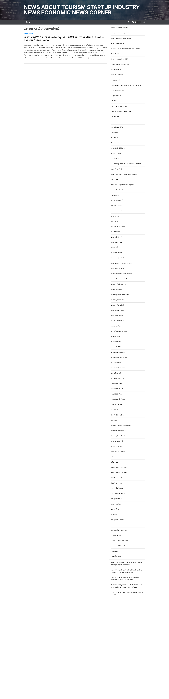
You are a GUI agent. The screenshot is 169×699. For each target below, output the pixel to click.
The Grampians (115, 158)
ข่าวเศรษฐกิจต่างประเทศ (118, 284)
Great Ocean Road (117, 75)
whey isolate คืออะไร (117, 190)
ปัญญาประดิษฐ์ (115, 336)
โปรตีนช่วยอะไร (116, 535)
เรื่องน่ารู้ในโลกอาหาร (117, 488)
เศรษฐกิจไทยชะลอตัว (117, 519)
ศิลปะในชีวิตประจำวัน (117, 415)
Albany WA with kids (117, 43)
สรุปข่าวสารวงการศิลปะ (118, 430)
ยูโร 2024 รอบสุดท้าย (117, 378)
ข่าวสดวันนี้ (114, 247)
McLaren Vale (115, 116)
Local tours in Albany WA (119, 106)
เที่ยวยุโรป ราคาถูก (116, 483)
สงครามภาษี (114, 420)
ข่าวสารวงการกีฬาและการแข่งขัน (121, 263)
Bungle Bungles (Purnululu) (119, 59)
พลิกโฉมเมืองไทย (116, 362)
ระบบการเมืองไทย (116, 404)
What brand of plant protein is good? (122, 184)
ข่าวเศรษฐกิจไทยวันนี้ (117, 305)
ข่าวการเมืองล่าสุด (116, 242)
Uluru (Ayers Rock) (117, 169)
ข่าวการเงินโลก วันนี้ (117, 237)
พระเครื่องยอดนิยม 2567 (118, 352)
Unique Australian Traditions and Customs (124, 174)
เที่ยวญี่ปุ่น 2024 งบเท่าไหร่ (119, 467)
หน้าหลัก (27, 22)
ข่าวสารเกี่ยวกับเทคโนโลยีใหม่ (120, 279)
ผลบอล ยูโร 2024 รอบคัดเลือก (120, 347)
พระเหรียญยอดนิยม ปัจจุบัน (119, 357)
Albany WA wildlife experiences (121, 38)
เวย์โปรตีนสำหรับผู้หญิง (118, 493)
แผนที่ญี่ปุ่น (114, 525)
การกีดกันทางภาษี (116, 205)
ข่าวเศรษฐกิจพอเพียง (117, 289)
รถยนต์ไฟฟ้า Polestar (117, 389)
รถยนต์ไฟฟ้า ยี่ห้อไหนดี (118, 399)
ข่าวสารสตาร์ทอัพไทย (117, 268)
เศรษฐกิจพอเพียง (116, 504)
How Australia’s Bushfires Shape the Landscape (126, 85)
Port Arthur (114, 137)
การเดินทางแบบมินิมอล (118, 211)
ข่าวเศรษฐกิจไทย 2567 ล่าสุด (120, 294)
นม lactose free (116, 326)
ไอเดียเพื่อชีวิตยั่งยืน (116, 556)
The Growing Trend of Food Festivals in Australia (126, 164)
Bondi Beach (115, 54)
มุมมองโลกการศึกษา (117, 373)
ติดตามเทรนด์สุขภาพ (117, 321)
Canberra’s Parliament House (120, 64)
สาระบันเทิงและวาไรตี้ (117, 441)
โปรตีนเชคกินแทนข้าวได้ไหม (120, 540)
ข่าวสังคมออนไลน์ (116, 253)
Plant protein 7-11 (116, 132)
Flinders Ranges (116, 69)
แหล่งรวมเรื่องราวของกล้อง (119, 530)
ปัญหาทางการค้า (116, 341)
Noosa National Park (117, 127)
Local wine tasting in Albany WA (121, 111)
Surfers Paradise (116, 153)
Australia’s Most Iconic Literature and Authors (125, 48)
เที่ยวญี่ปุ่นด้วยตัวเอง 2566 (119, 472)
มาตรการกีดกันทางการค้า (118, 368)
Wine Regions (115, 195)
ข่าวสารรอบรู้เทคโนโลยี (118, 258)
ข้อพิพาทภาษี (115, 221)
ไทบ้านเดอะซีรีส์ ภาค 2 (118, 546)
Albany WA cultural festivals (119, 27)
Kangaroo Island (116, 95)
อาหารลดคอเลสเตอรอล (118, 451)
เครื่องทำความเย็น (116, 457)
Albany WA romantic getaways (120, 33)
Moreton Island (115, 122)
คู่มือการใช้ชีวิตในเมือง (118, 315)
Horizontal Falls (115, 80)
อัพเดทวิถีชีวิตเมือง (116, 446)
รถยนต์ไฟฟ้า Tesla (116, 394)
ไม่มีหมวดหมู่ (114, 551)
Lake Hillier (114, 101)
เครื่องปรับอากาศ (116, 462)
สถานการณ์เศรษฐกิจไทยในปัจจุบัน (121, 425)
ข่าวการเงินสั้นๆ (115, 232)
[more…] (86, 58)
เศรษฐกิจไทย (115, 514)
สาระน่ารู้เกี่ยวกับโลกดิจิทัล (119, 436)
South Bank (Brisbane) (118, 148)
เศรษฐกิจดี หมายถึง (116, 498)
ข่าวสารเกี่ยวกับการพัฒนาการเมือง (121, 273)
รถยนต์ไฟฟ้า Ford (116, 383)
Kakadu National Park (118, 90)
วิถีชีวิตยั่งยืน (114, 410)
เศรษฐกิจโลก (115, 509)
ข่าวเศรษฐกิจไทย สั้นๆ (117, 300)
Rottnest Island (115, 143)
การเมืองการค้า (115, 216)
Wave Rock (114, 179)
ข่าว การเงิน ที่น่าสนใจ (118, 226)
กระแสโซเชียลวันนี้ (117, 200)
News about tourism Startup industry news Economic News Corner (82, 10)
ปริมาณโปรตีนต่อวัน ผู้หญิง (119, 331)
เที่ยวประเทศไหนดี (28, 33)
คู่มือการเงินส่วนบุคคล (117, 310)
